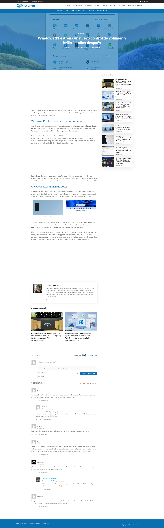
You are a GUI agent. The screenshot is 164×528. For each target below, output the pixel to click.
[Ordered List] (50, 368)
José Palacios (34, 340)
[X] (145, 1)
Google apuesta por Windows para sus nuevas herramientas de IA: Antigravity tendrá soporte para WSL (46, 336)
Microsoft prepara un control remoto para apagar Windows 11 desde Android (124, 116)
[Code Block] (58, 368)
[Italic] (42, 368)
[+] (66, 368)
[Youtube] (147, 1)
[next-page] (35, 344)
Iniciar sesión (93, 355)
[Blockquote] (55, 368)
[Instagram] (143, 1)
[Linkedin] (75, 76)
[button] (146, 5)
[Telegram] (79, 76)
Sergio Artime (96, 47)
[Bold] (39, 368)
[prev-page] (32, 344)
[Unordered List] (52, 368)
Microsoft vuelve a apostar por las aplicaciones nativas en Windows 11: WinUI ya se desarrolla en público (79, 336)
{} (63, 368)
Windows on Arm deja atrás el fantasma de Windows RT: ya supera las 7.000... (124, 127)
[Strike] (47, 368)
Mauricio (53, 481)
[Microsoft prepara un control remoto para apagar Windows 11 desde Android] (108, 117)
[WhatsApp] (71, 76)
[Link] (60, 368)
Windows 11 (82, 33)
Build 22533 (45, 191)
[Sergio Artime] (38, 292)
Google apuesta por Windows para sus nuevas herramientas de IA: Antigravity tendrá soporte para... (123, 83)
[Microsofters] (30, 5)
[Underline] (44, 368)
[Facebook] (140, 1)
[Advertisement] (64, 94)
